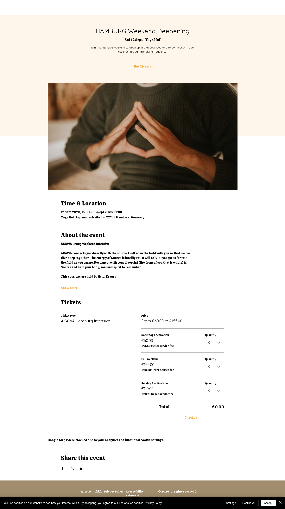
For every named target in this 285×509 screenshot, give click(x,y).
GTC (98, 491)
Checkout (192, 418)
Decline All (248, 503)
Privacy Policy (153, 503)
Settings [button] (231, 503)
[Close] (280, 503)
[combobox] (214, 343)
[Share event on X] (72, 468)
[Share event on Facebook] (63, 468)
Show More (69, 288)
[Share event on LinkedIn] (82, 468)
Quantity (210, 335)
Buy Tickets (142, 66)
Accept (268, 503)
